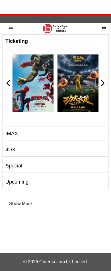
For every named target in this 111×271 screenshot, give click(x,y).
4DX (10, 149)
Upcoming (16, 182)
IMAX (11, 133)
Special (13, 166)
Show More (20, 203)
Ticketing (16, 41)
